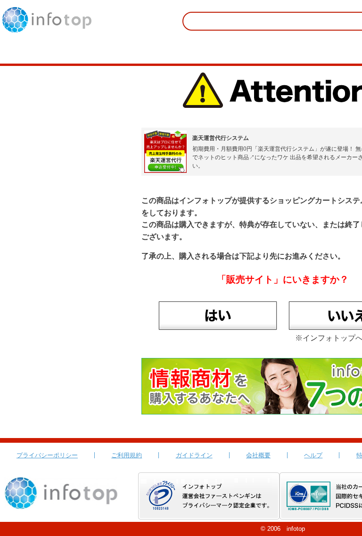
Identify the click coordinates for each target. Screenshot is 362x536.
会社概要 (258, 455)
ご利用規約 (126, 455)
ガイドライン (194, 455)
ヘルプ (313, 455)
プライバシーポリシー (47, 455)
